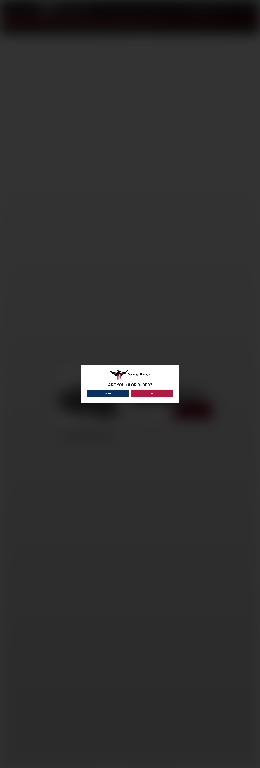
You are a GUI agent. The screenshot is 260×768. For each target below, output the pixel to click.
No (152, 393)
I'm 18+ (108, 393)
